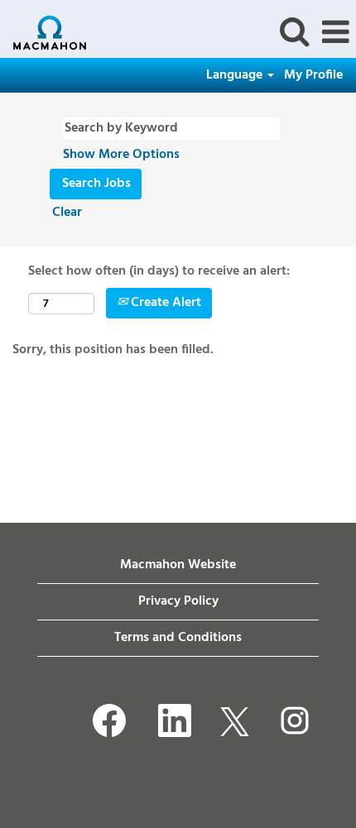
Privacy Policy (178, 601)
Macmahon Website (178, 565)
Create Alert (164, 302)
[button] (335, 33)
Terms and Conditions (178, 638)
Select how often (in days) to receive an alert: (159, 271)
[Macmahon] (43, 32)
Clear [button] (67, 212)
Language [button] (236, 75)
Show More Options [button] (121, 154)
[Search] (294, 32)
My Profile (313, 75)
